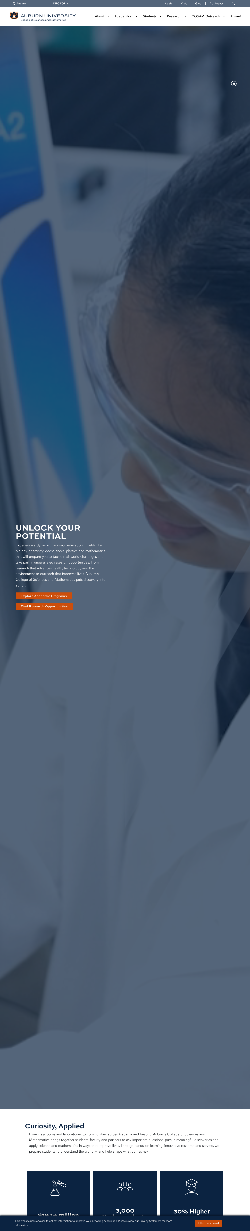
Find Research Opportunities (44, 606)
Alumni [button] (235, 16)
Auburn (23, 3)
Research (174, 16)
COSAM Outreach (206, 16)
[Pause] (234, 84)
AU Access (217, 3)
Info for (61, 3)
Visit (184, 3)
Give (200, 3)
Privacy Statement (150, 1221)
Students (150, 16)
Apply (169, 3)
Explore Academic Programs (44, 596)
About (99, 16)
